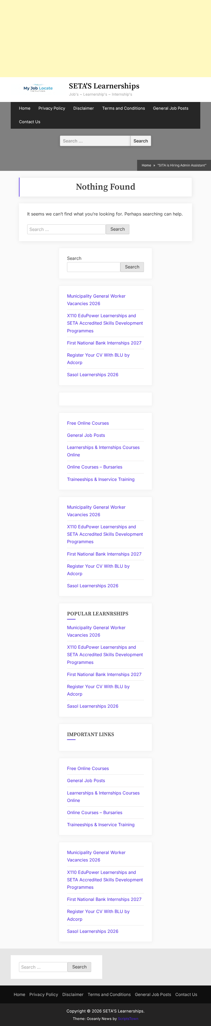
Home (24, 108)
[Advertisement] (105, 38)
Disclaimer (83, 108)
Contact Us (29, 121)
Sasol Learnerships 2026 (92, 374)
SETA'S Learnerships (104, 86)
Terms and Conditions (123, 108)
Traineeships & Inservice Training (101, 479)
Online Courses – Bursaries (94, 467)
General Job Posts (170, 108)
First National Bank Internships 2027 (104, 343)
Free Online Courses (88, 423)
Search (74, 258)
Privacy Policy (51, 108)
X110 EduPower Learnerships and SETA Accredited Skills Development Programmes (105, 323)
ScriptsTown (128, 1018)
